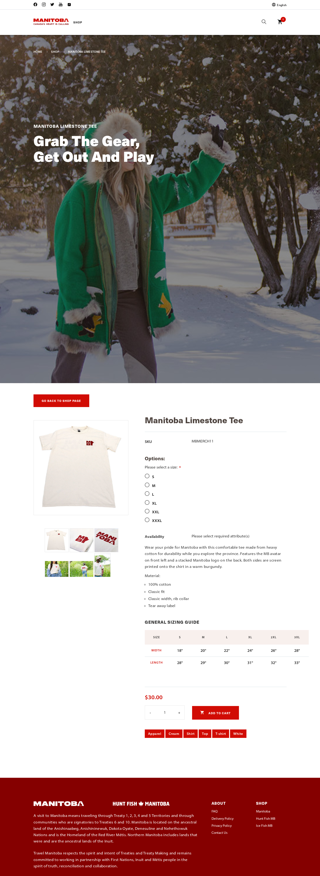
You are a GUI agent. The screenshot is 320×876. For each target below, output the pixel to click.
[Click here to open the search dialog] (264, 22)
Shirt (190, 734)
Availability (154, 536)
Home (37, 51)
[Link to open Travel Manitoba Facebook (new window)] (36, 5)
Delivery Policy (223, 818)
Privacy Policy (222, 825)
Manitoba (263, 811)
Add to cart (219, 713)
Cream (174, 734)
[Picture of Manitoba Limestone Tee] (57, 550)
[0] (280, 25)
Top (205, 734)
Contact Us (219, 833)
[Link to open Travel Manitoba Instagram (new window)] (44, 5)
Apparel (154, 734)
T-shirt (221, 734)
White (238, 734)
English (281, 5)
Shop (77, 22)
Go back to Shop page (61, 401)
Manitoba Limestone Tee (87, 51)
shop (55, 51)
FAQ (215, 811)
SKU (148, 441)
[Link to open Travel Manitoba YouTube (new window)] (60, 5)
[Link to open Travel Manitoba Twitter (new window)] (52, 5)
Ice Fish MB (264, 825)
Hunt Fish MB (265, 818)
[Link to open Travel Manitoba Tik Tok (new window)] (69, 5)
